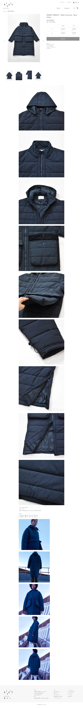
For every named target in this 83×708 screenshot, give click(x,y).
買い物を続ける (49, 48)
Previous (4, 41)
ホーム (5, 11)
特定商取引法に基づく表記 (50, 44)
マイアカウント (69, 2)
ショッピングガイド (62, 2)
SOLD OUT (63, 38)
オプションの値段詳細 (50, 45)
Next (43, 41)
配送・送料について (57, 691)
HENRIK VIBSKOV (11, 11)
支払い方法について (57, 694)
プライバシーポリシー (57, 698)
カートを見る (70, 694)
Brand (58, 8)
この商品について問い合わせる (51, 47)
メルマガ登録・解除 (71, 691)
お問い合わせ (70, 696)
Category (66, 8)
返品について (48, 43)
